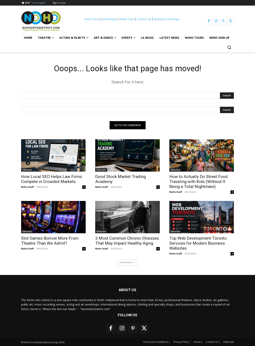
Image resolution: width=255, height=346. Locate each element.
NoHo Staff (27, 186)
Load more (126, 262)
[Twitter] (230, 21)
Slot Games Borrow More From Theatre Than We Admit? (49, 241)
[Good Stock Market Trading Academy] (127, 155)
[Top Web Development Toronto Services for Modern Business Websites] (201, 217)
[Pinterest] (223, 21)
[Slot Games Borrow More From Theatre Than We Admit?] (53, 217)
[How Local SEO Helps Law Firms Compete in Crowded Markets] (53, 155)
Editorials (27, 169)
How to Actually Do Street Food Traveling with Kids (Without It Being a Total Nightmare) (198, 181)
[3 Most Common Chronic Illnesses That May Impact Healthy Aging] (127, 217)
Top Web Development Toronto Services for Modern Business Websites (198, 243)
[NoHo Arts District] (46, 21)
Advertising (109, 19)
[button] (229, 47)
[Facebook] (208, 21)
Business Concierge (166, 19)
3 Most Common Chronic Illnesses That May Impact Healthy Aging (127, 241)
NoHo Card (127, 19)
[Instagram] (216, 21)
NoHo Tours (92, 19)
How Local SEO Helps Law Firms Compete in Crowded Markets (51, 179)
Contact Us (144, 19)
